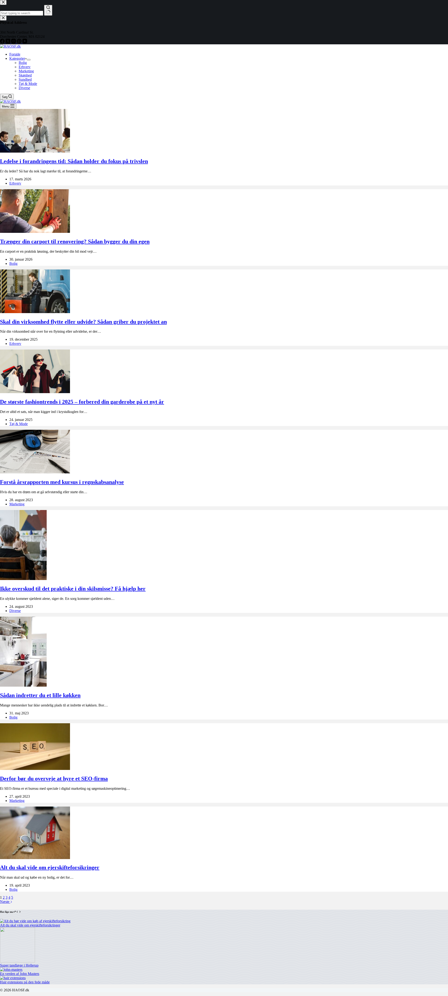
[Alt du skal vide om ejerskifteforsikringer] (35, 858)
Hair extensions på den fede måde (25, 982)
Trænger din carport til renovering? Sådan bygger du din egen (75, 241)
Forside (14, 54)
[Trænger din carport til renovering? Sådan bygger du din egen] (35, 232)
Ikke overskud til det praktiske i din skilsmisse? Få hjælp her (73, 589)
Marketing (26, 71)
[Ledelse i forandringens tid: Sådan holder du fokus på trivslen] (35, 151)
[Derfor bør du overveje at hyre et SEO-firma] (35, 769)
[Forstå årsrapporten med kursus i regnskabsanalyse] (35, 472)
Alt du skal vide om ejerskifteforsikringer (49, 867)
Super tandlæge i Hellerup (19, 965)
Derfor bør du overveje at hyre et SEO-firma (54, 779)
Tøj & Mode (28, 84)
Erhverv (25, 67)
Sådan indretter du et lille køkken (40, 695)
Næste (5, 902)
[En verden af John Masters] (11, 970)
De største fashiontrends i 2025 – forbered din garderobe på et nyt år (82, 402)
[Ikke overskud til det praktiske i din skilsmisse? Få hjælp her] (23, 579)
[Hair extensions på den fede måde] (13, 978)
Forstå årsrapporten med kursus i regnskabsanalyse (62, 482)
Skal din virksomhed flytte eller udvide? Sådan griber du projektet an (83, 322)
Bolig (23, 63)
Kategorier (17, 58)
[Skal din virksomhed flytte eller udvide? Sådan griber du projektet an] (35, 312)
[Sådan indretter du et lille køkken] (23, 685)
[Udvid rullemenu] (29, 59)
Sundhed (25, 79)
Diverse (24, 88)
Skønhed (25, 75)
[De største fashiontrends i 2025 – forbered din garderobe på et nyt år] (35, 392)
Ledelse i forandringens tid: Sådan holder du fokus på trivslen (74, 161)
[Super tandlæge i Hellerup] (17, 961)
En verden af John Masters (19, 974)
